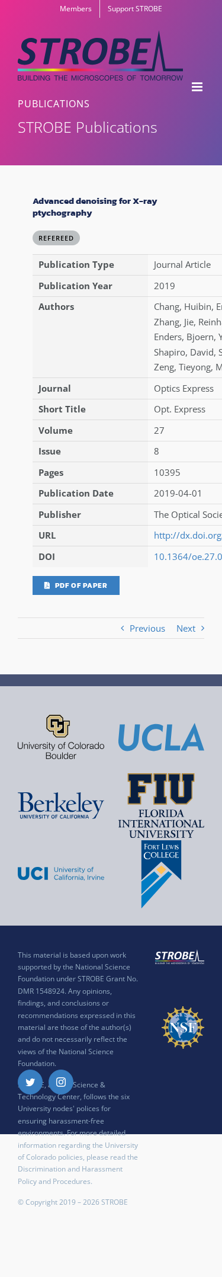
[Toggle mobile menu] (198, 87)
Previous (147, 628)
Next (185, 628)
